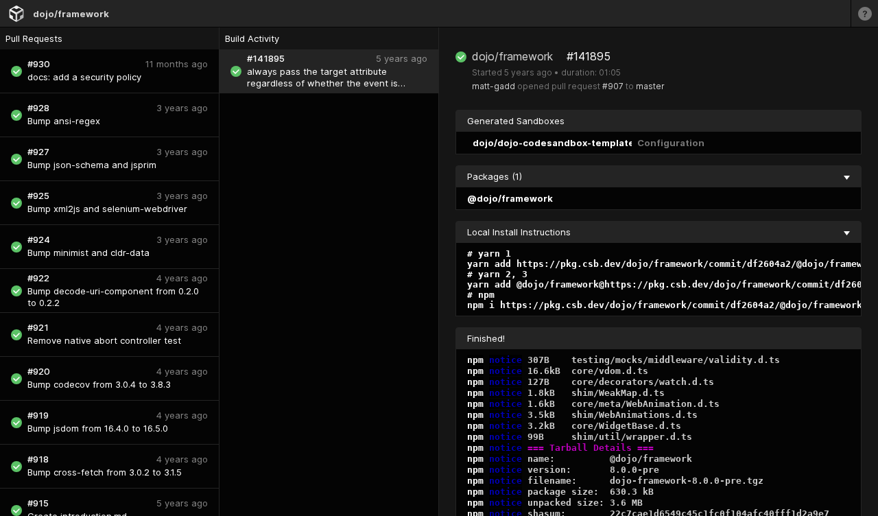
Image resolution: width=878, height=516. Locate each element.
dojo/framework (71, 13)
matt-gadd (493, 86)
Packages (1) (494, 176)
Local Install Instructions (519, 231)
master (650, 86)
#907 (613, 86)
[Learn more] (864, 13)
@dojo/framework (510, 198)
